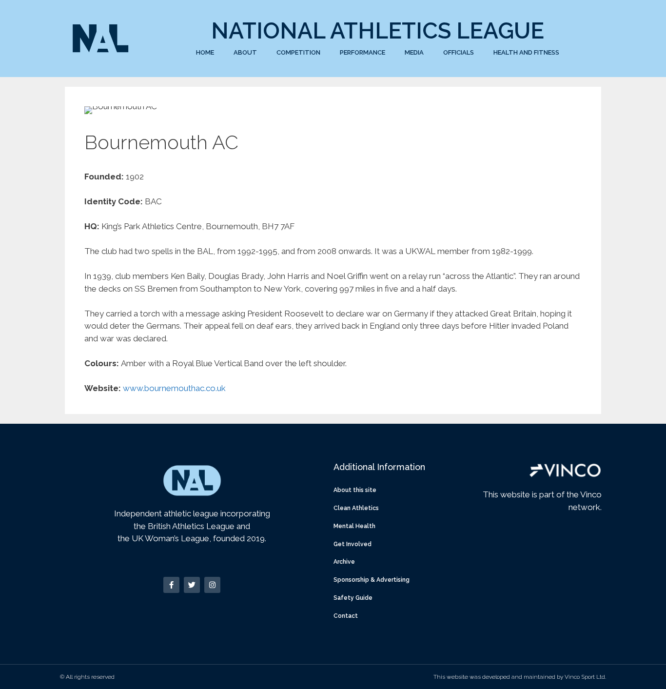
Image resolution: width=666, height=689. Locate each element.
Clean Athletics (356, 508)
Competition (298, 52)
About (245, 52)
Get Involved (352, 544)
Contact (345, 615)
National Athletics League (377, 31)
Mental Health (354, 526)
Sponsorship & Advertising (371, 579)
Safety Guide (352, 597)
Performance (362, 52)
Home (205, 52)
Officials (458, 52)
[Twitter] (192, 585)
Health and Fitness (526, 52)
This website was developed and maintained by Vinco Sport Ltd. (519, 676)
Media (414, 52)
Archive (344, 561)
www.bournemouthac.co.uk (174, 388)
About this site (354, 490)
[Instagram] (212, 585)
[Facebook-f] (171, 585)
